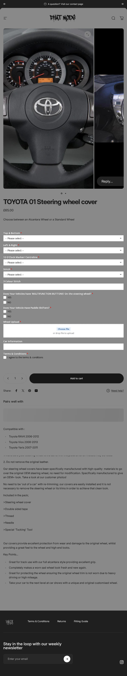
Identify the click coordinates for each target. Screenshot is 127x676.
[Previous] (4, 4)
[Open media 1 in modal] (87, 34)
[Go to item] (62, 193)
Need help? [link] (117, 390)
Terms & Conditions (38, 621)
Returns (61, 621)
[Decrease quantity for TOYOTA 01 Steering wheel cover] (7, 378)
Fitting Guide (81, 621)
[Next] (122, 4)
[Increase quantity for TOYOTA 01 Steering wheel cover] (23, 378)
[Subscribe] (67, 659)
